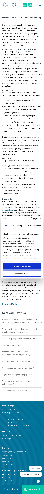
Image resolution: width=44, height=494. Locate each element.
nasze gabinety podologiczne (15, 452)
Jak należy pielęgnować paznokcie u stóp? (20, 339)
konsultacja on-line (10, 464)
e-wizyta (5, 461)
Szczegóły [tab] (17, 226)
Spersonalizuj (21, 273)
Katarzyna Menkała (10, 304)
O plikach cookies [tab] (33, 226)
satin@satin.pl (12, 481)
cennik (5, 442)
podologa (9, 210)
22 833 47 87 (10, 474)
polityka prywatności (11, 412)
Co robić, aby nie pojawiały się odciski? (18, 368)
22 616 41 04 (10, 478)
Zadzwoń (13, 489)
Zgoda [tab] (6, 226)
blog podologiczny (10, 409)
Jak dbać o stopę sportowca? (14, 391)
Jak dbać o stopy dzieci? (12, 345)
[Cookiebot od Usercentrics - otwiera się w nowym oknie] (31, 218)
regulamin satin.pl (9, 416)
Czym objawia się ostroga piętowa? (17, 375)
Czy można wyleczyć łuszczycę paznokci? (20, 361)
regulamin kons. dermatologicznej (16, 425)
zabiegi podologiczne (11, 435)
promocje (6, 439)
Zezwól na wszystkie (22, 266)
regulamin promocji (10, 422)
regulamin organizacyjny (12, 419)
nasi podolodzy (8, 455)
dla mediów (7, 458)
